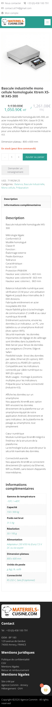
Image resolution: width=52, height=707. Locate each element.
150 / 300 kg (13, 511)
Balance (18, 184)
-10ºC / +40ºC (13, 501)
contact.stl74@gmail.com (18, 8)
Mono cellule (8, 187)
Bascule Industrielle (34, 184)
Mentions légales (10, 666)
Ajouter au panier (35, 157)
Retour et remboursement (15, 670)
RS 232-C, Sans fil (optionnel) (21, 580)
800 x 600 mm (14, 558)
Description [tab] (11, 198)
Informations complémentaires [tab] (22, 205)
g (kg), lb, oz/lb (14, 569)
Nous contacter (13, 3)
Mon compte (11, 13)
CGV (3, 663)
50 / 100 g (12, 533)
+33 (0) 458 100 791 (38, 3)
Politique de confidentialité (15, 659)
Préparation (22, 187)
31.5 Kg (10, 522)
